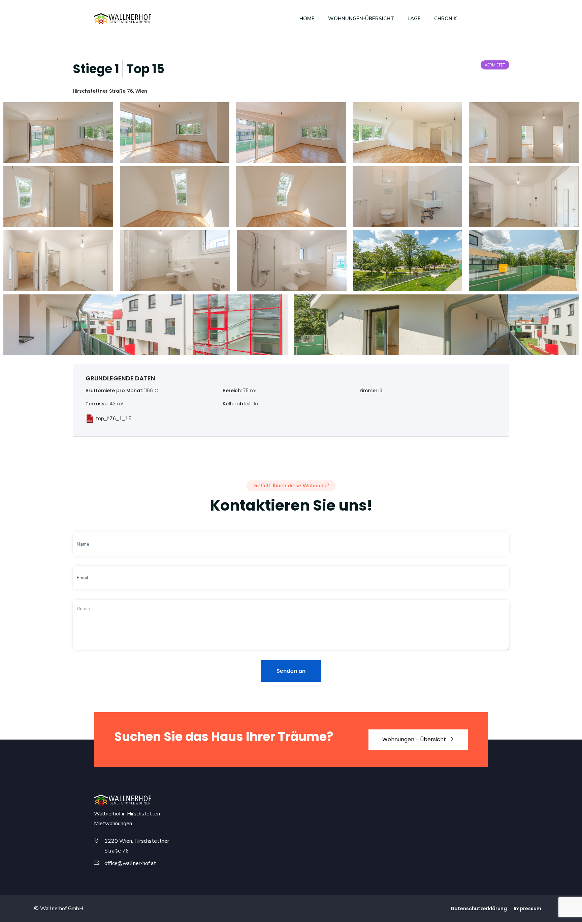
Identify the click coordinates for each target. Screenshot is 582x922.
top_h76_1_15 (114, 418)
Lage (414, 18)
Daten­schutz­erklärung (479, 908)
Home (307, 18)
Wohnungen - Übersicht (414, 739)
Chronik (445, 18)
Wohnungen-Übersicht (361, 18)
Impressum (527, 908)
